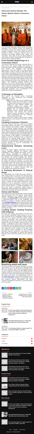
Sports (17, 341)
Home (3, 6)
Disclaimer (15, 429)
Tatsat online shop (9, 276)
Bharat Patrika (17, 431)
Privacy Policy (22, 429)
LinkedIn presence (10, 202)
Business (17, 338)
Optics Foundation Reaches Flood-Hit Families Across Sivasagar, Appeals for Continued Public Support (20, 392)
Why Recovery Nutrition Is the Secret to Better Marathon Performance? (19, 354)
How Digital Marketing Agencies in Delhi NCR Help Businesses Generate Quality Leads (19, 321)
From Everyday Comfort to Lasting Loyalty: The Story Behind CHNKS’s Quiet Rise (20, 329)
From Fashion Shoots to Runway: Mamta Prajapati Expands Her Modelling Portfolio (18, 385)
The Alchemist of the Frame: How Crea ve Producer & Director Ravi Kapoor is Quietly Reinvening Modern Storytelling (18, 368)
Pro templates (25, 431)
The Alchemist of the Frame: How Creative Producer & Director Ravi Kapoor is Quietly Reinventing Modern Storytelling (18, 361)
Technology (17, 343)
